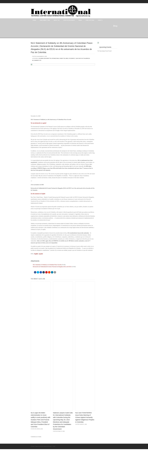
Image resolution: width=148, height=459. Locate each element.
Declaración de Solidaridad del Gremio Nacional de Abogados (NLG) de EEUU (52, 266)
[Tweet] (38, 272)
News (80, 20)
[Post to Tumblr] (43, 272)
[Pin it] (46, 272)
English (36, 253)
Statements (72, 58)
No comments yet (36, 60)
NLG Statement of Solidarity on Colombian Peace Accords (47, 264)
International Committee (58, 58)
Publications (90, 20)
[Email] (55, 272)
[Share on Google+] (41, 272)
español (41, 253)
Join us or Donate (69, 20)
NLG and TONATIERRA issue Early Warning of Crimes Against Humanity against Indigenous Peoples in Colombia (84, 417)
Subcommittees (45, 20)
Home (34, 20)
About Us (57, 20)
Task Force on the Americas (82, 58)
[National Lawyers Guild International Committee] (61, 10)
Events (100, 20)
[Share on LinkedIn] (52, 272)
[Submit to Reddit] (49, 272)
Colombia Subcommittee (44, 58)
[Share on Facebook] (35, 272)
